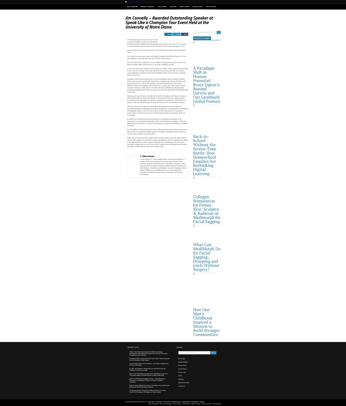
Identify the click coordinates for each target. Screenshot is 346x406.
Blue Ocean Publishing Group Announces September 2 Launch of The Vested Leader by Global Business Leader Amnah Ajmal (148, 374)
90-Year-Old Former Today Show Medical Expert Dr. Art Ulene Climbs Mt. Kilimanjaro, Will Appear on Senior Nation (147, 391)
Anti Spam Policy (186, 401)
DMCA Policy (194, 401)
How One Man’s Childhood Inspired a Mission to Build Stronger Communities (206, 322)
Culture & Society (197, 6)
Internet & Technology (148, 6)
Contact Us (181, 386)
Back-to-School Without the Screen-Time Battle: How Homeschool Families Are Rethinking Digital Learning (204, 155)
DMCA (180, 376)
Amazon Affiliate (183, 362)
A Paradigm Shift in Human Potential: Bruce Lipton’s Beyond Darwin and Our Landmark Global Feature (206, 84)
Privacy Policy (182, 365)
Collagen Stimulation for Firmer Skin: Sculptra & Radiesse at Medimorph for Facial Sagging (206, 209)
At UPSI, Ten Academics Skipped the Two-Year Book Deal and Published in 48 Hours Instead (147, 369)
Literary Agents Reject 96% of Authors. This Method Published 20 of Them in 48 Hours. (148, 364)
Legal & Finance (162, 6)
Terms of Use (182, 372)
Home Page (181, 358)
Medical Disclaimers (176, 401)
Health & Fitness (184, 6)
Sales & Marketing (132, 6)
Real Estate (173, 6)
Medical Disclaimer (183, 382)
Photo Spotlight (211, 6)
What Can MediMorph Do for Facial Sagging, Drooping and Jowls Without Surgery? (206, 257)
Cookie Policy (182, 369)
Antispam (181, 379)
